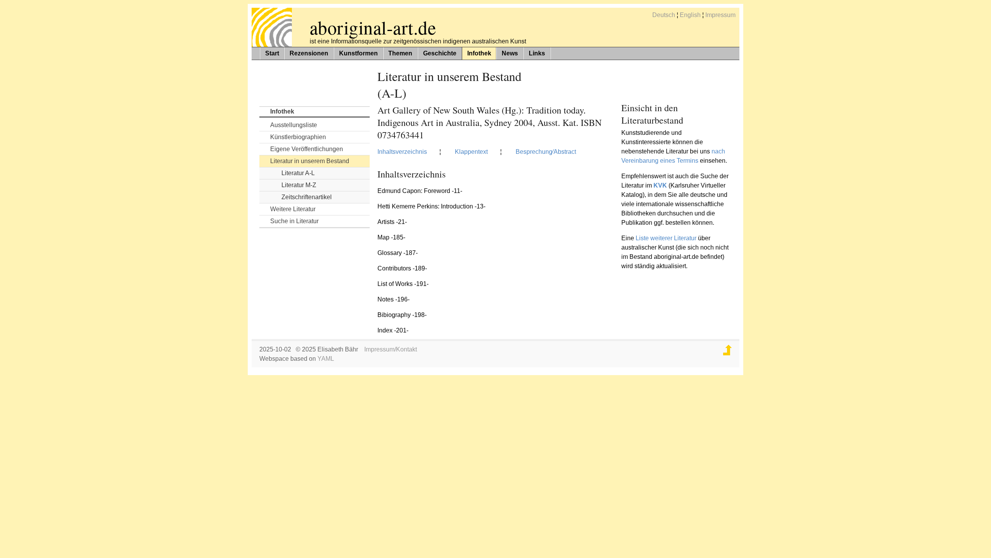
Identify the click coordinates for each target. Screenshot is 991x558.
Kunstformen (358, 53)
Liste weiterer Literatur (666, 238)
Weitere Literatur (292, 209)
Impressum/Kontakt (390, 349)
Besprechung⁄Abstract (546, 151)
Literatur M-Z (298, 185)
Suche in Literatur (294, 221)
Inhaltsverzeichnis (402, 151)
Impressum (720, 15)
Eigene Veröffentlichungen (306, 149)
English (690, 15)
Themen (400, 53)
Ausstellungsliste (293, 125)
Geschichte (439, 53)
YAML (325, 358)
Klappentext (471, 151)
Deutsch (663, 15)
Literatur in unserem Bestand (309, 161)
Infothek (479, 53)
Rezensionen (309, 53)
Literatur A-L (298, 173)
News (510, 53)
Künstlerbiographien (298, 137)
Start (272, 53)
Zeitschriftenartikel (306, 197)
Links (537, 53)
